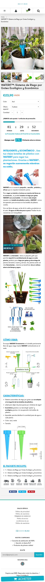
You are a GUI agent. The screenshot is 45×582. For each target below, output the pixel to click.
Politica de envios (22, 518)
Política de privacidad (22, 511)
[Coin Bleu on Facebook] (22, 564)
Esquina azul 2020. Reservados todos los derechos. (22, 573)
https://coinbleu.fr (22, 575)
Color (5, 102)
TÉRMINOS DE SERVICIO (22, 516)
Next (42, 77)
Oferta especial (5, 108)
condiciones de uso (22, 521)
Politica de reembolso (22, 514)
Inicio (2, 17)
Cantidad (6, 112)
